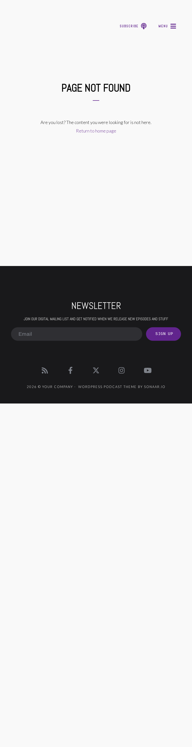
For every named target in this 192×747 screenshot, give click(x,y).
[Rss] (44, 370)
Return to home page (96, 131)
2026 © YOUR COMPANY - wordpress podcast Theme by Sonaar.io (96, 387)
